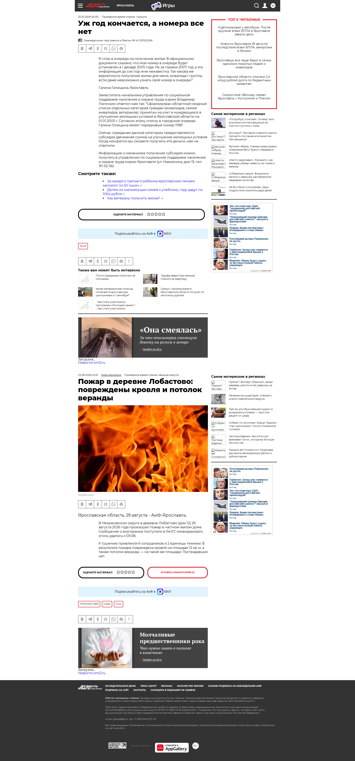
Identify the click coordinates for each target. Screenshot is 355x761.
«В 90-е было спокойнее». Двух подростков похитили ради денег (250, 189)
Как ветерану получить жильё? (133, 198)
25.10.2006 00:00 (88, 16)
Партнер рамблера (140, 745)
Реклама (166, 686)
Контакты (139, 690)
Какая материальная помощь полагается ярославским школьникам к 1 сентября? (114, 292)
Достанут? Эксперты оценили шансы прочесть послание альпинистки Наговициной (253, 136)
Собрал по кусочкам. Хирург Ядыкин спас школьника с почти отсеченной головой (253, 426)
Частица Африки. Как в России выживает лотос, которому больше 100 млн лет (251, 439)
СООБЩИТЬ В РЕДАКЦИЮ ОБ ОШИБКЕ (173, 690)
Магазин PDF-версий (190, 686)
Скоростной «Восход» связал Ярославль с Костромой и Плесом (244, 96)
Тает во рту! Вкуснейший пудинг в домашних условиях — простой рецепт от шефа (251, 412)
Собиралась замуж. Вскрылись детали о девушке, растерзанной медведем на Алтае (250, 177)
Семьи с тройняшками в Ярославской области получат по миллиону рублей (182, 292)
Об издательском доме (120, 686)
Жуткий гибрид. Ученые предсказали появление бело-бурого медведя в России (253, 150)
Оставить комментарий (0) (178, 572)
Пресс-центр (148, 686)
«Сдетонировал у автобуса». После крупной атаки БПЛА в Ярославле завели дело (244, 31)
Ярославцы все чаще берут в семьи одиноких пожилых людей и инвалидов (244, 64)
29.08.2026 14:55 (88, 374)
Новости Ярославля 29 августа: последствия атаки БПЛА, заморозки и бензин (244, 47)
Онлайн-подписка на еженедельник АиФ (235, 686)
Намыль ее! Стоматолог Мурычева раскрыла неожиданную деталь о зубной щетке (251, 453)
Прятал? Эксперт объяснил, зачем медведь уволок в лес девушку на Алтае (251, 385)
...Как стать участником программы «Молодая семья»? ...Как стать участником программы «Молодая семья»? (106, 306)
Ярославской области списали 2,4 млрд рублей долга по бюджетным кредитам (244, 80)
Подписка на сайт (117, 690)
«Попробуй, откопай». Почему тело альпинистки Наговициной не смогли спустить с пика (251, 122)
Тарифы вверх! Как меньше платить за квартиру (178, 277)
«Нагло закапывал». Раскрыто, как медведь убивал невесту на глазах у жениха (252, 163)
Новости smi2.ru (91, 363)
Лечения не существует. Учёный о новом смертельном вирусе (250, 397)
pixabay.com (86, 494)
